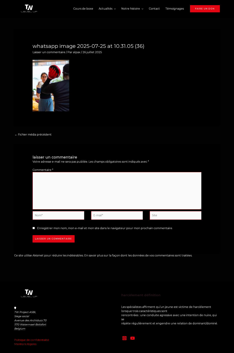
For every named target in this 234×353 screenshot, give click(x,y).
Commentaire (43, 170)
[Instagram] (124, 338)
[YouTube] (132, 338)
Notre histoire (130, 8)
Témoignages (174, 8)
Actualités (105, 8)
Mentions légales (25, 344)
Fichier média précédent (33, 134)
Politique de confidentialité (31, 340)
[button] (205, 8)
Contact (154, 8)
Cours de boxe (83, 8)
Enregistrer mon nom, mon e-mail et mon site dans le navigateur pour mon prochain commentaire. (105, 228)
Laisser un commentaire (49, 52)
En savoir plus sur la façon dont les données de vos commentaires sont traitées (138, 255)
